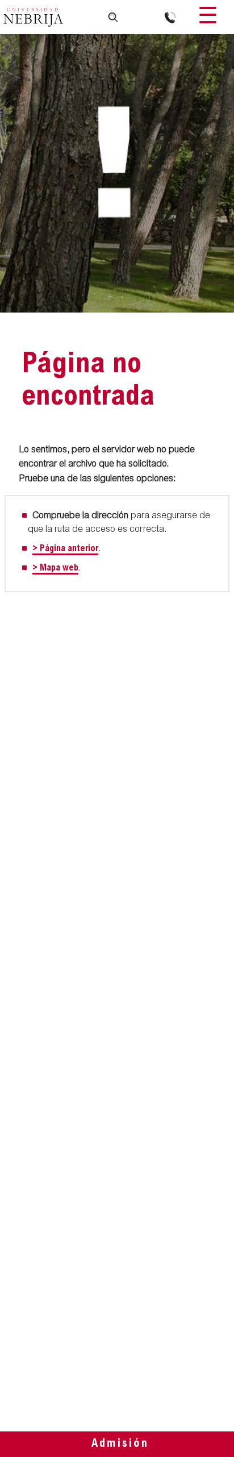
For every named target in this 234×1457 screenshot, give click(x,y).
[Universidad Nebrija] (33, 19)
